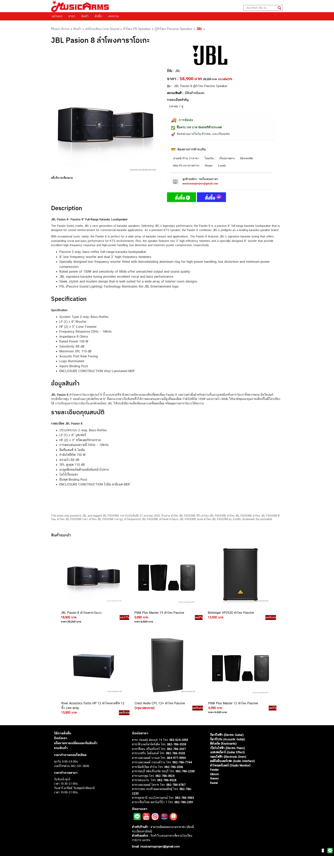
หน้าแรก (57, 16)
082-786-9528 (166, 780)
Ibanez (214, 778)
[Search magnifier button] (279, 8)
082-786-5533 (175, 753)
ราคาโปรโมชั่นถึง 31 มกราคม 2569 (140, 515)
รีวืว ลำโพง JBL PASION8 (211, 515)
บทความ (113, 16)
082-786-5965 (184, 797)
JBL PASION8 (110, 515)
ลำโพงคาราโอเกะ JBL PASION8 (177, 519)
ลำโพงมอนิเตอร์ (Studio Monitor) (230, 765)
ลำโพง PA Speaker (137, 29)
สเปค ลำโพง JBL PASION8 (212, 519)
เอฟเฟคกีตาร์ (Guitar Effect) (227, 752)
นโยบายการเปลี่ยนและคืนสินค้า (75, 743)
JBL (199, 29)
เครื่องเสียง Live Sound (102, 29)
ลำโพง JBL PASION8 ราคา (72, 519)
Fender (214, 769)
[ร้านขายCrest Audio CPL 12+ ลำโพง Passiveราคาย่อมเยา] (167, 665)
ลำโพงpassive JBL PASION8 (141, 519)
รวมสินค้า (61, 748)
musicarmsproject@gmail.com (200, 183)
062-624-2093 (179, 739)
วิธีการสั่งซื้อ (62, 733)
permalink (266, 519)
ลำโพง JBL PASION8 (239, 515)
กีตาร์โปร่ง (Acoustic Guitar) (227, 739)
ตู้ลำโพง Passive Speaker (173, 29)
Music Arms (60, 29)
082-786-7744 (182, 762)
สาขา (71, 16)
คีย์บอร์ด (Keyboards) (223, 743)
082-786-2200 (185, 771)
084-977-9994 (176, 757)
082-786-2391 (184, 802)
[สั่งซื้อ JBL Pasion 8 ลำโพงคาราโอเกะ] (181, 198)
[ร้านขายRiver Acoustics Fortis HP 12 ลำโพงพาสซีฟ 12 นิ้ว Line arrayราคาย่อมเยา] (94, 665)
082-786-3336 (173, 767)
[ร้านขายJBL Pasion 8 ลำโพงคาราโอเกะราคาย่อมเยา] (93, 574)
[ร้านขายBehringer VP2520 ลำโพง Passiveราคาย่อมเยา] (240, 574)
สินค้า (85, 16)
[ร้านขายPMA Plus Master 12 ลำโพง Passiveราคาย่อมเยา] (240, 665)
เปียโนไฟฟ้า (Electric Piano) (227, 748)
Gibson (214, 774)
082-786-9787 (176, 784)
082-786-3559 (176, 744)
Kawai (214, 782)
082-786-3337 (176, 749)
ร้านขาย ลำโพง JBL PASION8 (178, 515)
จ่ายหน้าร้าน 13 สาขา (186, 158)
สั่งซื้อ (98, 16)
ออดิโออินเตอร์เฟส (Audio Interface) (232, 761)
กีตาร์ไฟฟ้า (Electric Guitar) (227, 734)
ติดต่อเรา (60, 738)
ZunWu (237, 519)
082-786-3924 (165, 775)
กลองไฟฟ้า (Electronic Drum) (228, 756)
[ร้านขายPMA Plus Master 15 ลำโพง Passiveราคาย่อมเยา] (167, 574)
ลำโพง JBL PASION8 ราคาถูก (106, 519)
